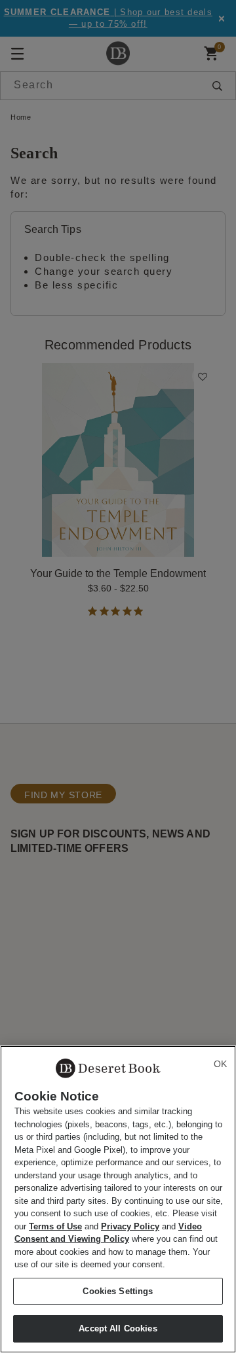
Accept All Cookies (118, 1328)
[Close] (220, 1063)
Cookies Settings (118, 1291)
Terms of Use (55, 1226)
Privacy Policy (130, 1226)
